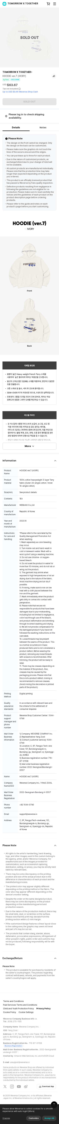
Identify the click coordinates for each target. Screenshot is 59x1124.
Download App (48, 1086)
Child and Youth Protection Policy (18, 1008)
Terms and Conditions (13, 1001)
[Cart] (48, 4)
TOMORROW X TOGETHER (17, 72)
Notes (43, 127)
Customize (34, 1118)
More (28, 446)
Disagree (6, 1118)
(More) (31, 1111)
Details (16, 127)
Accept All (49, 1118)
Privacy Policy (43, 1008)
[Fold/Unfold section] (29, 460)
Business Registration (13, 1046)
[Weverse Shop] (4, 4)
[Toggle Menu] (54, 4)
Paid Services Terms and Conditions (20, 1005)
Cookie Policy (9, 1012)
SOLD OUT (29, 101)
